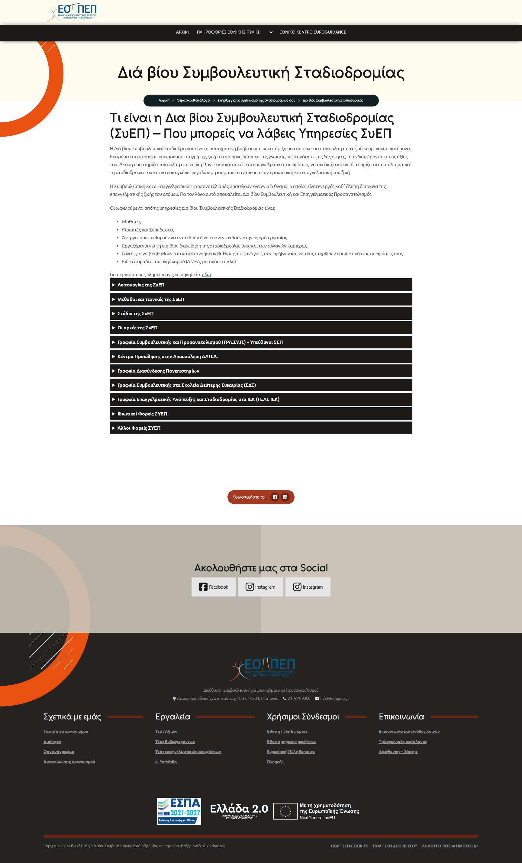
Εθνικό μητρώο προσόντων (291, 741)
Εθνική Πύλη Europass (287, 731)
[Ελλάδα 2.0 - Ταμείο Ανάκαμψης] (285, 811)
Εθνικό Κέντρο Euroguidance (312, 32)
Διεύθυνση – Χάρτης (398, 751)
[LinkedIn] (285, 497)
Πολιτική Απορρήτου (395, 846)
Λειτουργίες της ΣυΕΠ (141, 284)
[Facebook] (274, 497)
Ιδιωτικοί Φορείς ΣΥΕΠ (142, 413)
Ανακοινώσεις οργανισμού (69, 761)
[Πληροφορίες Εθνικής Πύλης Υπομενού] (271, 32)
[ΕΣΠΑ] (179, 811)
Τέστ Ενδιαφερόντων (175, 741)
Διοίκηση (52, 741)
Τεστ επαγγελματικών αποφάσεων (188, 751)
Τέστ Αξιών (166, 731)
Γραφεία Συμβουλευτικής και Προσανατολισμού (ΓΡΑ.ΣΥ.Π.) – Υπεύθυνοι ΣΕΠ (201, 342)
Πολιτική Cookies (349, 846)
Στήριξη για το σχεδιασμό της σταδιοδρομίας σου (256, 100)
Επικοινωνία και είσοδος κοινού (409, 731)
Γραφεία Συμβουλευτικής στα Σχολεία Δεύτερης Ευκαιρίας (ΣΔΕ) (187, 385)
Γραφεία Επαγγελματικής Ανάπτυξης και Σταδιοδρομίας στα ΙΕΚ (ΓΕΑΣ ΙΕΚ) (199, 399)
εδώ (206, 274)
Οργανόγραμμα (59, 751)
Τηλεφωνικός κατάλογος (403, 741)
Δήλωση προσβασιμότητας (450, 846)
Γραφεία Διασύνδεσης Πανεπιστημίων (158, 370)
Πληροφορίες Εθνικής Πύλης (228, 32)
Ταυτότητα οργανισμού (66, 731)
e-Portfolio (166, 761)
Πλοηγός (275, 761)
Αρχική (183, 32)
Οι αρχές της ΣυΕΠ (138, 327)
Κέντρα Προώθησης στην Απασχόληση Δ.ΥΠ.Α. (168, 356)
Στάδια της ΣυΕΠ (136, 313)
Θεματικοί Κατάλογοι (193, 100)
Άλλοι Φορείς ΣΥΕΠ (139, 428)
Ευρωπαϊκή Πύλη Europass (291, 751)
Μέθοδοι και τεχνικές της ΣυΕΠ (151, 299)
